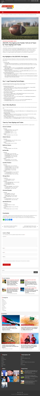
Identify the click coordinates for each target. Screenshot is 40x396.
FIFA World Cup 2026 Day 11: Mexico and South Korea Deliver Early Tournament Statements (13, 291)
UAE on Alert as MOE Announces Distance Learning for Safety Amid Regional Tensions (31, 291)
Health (3, 305)
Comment (4, 236)
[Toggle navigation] (2, 12)
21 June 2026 (9, 293)
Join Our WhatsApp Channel (9, 0)
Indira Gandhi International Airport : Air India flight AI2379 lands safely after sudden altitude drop (12, 282)
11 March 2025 (5, 46)
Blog (3, 299)
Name (4, 248)
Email (4, 252)
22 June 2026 (27, 286)
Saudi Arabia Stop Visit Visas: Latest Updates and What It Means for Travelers (29, 226)
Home (2, 356)
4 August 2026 (9, 285)
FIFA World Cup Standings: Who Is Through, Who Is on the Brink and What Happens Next (31, 283)
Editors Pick (5, 41)
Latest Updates (6, 278)
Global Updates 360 (20, 394)
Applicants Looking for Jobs (25, 358)
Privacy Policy (23, 364)
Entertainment (10, 41)
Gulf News (4, 304)
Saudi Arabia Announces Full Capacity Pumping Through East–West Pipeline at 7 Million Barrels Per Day (29, 328)
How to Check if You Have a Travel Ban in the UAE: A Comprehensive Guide (10, 226)
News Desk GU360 (10, 46)
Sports (15, 41)
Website (4, 256)
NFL (6, 215)
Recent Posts (24, 368)
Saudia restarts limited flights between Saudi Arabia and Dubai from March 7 (10, 346)
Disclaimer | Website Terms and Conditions (20, 0)
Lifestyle (3, 306)
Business (3, 300)
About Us (22, 356)
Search (3, 270)
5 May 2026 (27, 293)
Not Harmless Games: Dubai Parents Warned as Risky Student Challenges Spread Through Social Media (29, 346)
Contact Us (29, 0)
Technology (4, 310)
